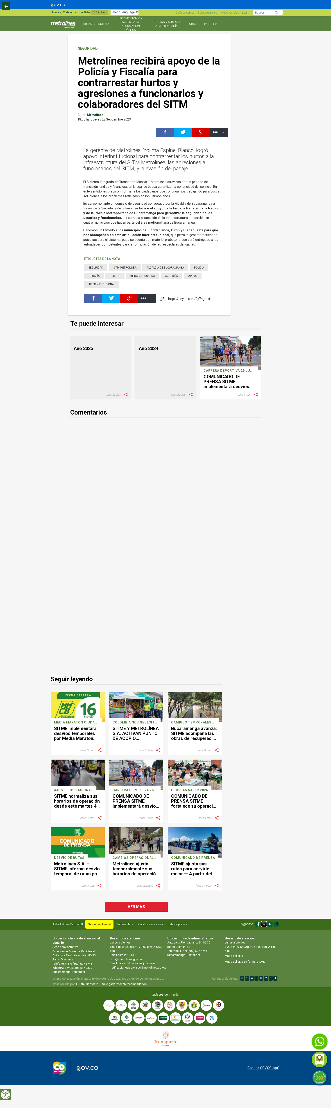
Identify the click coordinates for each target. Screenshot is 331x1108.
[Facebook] (165, 135)
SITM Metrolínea (124, 267)
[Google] (201, 135)
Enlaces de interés (165, 994)
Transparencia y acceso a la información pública (130, 24)
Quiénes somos (185, 12)
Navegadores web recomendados (124, 984)
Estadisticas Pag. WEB (68, 924)
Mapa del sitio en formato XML (245, 961)
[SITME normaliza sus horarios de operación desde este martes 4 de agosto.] (78, 775)
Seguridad (88, 48)
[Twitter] (183, 135)
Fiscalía (94, 276)
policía (199, 267)
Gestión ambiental (99, 924)
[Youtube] (270, 923)
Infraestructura (142, 276)
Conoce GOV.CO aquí (263, 1068)
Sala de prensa (208, 12)
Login (245, 12)
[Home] (64, 26)
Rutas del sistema (96, 23)
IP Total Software (87, 984)
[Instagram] (276, 923)
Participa (210, 23)
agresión (171, 276)
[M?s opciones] (219, 135)
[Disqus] (165, 486)
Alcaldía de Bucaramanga (165, 267)
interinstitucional (101, 284)
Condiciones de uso (150, 924)
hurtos (115, 276)
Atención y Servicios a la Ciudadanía (166, 24)
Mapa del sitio (230, 12)
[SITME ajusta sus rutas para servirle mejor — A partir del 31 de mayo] (195, 842)
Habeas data (124, 924)
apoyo (192, 276)
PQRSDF (193, 23)
